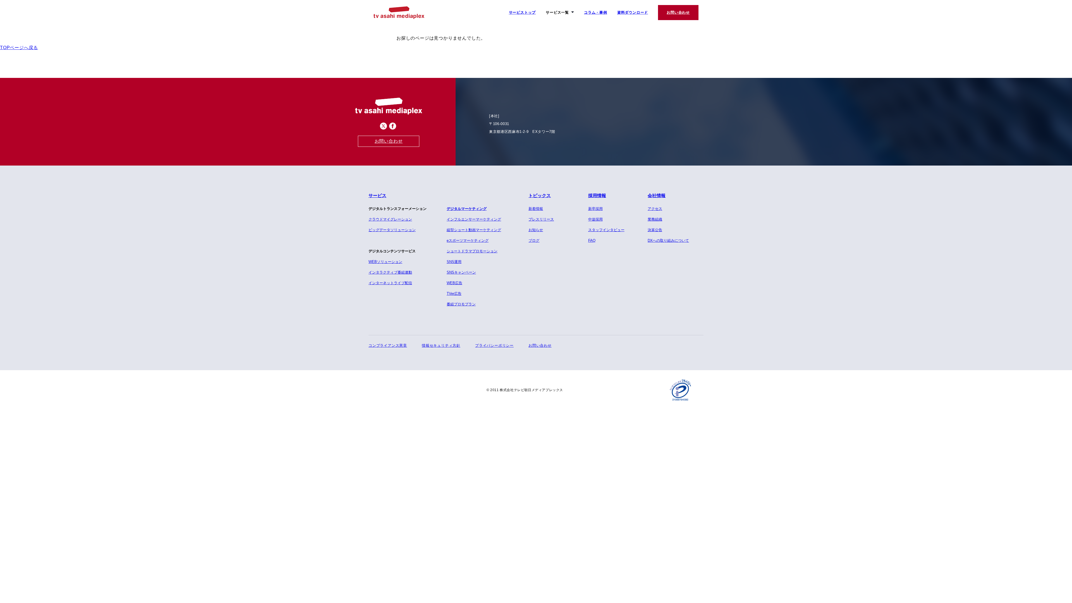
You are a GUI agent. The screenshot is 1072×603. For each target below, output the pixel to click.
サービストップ (522, 12)
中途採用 (595, 219)
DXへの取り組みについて (668, 240)
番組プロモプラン (461, 304)
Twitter (383, 126)
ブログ (533, 240)
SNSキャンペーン (461, 272)
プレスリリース (541, 219)
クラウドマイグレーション (390, 219)
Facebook (392, 126)
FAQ (591, 240)
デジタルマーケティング (467, 209)
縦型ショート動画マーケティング (474, 230)
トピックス (539, 195)
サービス (377, 195)
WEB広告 (454, 283)
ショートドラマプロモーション (472, 251)
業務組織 (655, 219)
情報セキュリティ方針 (441, 345)
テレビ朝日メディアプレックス (399, 12)
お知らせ (535, 230)
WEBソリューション (385, 262)
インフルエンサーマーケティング (474, 219)
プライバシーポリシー (494, 345)
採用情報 (597, 195)
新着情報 (535, 209)
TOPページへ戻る (19, 47)
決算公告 (655, 230)
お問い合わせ (678, 12)
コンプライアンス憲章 (387, 345)
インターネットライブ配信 (390, 283)
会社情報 (657, 195)
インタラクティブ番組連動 (390, 272)
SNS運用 (454, 262)
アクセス (655, 209)
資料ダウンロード (632, 12)
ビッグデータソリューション (392, 230)
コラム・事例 (595, 12)
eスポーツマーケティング (468, 240)
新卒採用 (595, 209)
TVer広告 (454, 293)
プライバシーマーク (680, 390)
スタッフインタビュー (606, 230)
